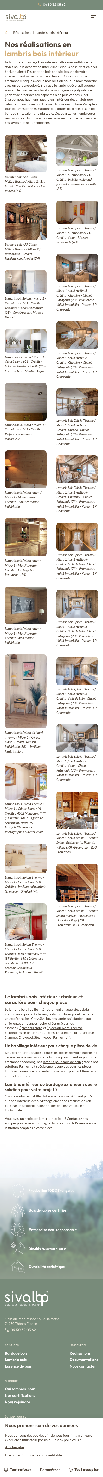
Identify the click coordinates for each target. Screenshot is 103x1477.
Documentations (84, 1359)
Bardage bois (16, 1353)
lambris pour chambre (65, 1057)
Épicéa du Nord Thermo (64, 1028)
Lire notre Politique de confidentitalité (33, 1455)
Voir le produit (32, 160)
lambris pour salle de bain (62, 1062)
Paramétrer (50, 1469)
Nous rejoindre (17, 1401)
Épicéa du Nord (30, 1028)
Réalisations (22, 32)
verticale (75, 1106)
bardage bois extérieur (21, 1106)
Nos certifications (20, 1395)
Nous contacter (83, 1366)
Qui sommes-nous (20, 1388)
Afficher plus (14, 1447)
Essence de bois (18, 1366)
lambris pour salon (54, 1071)
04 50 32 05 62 (54, 4)
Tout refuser (20, 1469)
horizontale (13, 1110)
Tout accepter (86, 1469)
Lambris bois (16, 1359)
